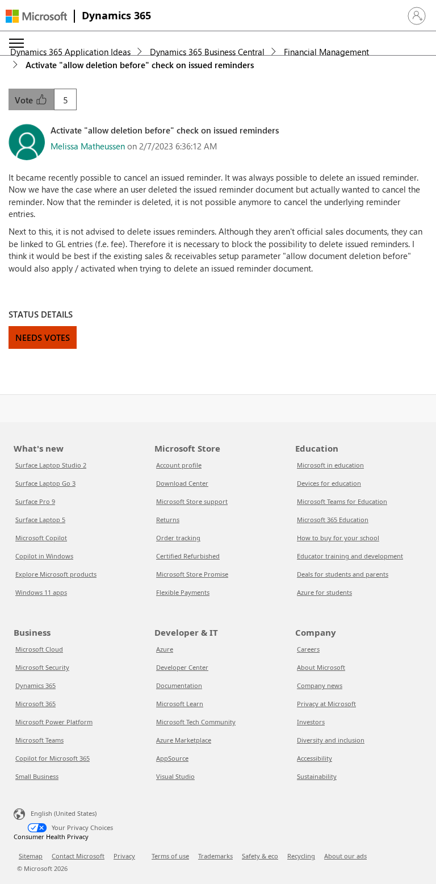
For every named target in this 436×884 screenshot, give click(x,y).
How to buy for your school (338, 537)
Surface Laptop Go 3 (45, 483)
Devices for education (329, 483)
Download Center (182, 483)
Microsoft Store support (192, 501)
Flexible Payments (182, 592)
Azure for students (324, 592)
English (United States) (64, 813)
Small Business (36, 776)
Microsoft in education (330, 465)
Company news (319, 685)
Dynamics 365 (116, 15)
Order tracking (178, 537)
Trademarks (215, 856)
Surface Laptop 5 (40, 519)
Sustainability (317, 776)
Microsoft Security (42, 667)
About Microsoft (321, 667)
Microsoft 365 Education (332, 519)
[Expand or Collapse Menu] (16, 43)
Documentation (179, 685)
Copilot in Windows (44, 556)
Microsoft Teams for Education (342, 501)
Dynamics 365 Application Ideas (70, 51)
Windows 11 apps (41, 592)
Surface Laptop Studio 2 (50, 465)
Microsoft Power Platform (54, 722)
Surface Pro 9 (35, 501)
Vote (25, 100)
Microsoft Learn (179, 703)
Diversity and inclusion (330, 740)
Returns (167, 519)
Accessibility (314, 758)
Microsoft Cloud (39, 649)
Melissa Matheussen (88, 146)
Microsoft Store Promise (192, 574)
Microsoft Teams (39, 740)
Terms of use (170, 856)
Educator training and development (350, 556)
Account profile (179, 465)
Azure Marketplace (183, 740)
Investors (311, 722)
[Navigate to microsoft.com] (36, 16)
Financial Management (326, 51)
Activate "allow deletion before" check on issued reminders (140, 64)
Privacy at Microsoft (326, 703)
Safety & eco (260, 856)
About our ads (345, 856)
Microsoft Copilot (41, 537)
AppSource (172, 758)
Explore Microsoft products (56, 574)
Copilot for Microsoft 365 (52, 758)
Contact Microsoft (78, 856)
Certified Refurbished (188, 556)
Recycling (301, 856)
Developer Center (182, 667)
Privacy (124, 856)
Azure (164, 649)
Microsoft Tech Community (196, 722)
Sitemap (31, 856)
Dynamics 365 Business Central (207, 51)
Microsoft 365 (35, 703)
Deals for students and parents (342, 574)
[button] (416, 16)
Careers (308, 649)
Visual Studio (175, 776)
